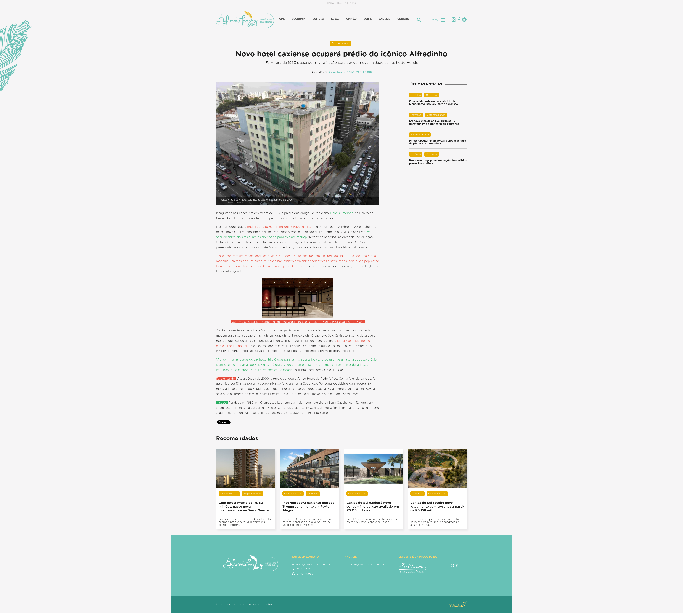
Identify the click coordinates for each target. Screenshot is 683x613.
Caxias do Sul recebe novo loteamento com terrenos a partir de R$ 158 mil (437, 506)
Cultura (318, 19)
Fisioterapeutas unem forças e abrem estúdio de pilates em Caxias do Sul (437, 142)
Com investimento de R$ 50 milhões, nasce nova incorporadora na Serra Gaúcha (244, 506)
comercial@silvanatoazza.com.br (364, 564)
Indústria (416, 95)
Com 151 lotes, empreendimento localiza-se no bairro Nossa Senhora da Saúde (372, 520)
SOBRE (368, 19)
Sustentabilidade (435, 115)
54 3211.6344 (304, 568)
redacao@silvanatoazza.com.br (311, 564)
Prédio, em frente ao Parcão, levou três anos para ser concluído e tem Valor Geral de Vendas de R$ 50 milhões (309, 522)
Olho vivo (312, 493)
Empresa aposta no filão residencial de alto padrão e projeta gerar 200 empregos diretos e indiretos (245, 522)
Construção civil (341, 43)
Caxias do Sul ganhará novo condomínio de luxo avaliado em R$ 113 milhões (372, 506)
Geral (335, 19)
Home (281, 19)
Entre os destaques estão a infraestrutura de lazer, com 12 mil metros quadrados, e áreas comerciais (435, 522)
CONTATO (403, 19)
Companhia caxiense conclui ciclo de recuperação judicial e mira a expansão (433, 102)
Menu (436, 20)
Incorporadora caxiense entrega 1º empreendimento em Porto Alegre (308, 506)
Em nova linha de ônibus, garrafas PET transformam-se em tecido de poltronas (434, 122)
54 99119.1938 (305, 573)
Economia (298, 19)
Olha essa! (431, 95)
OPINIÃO (351, 19)
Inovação (416, 115)
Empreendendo (420, 134)
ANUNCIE (384, 19)
